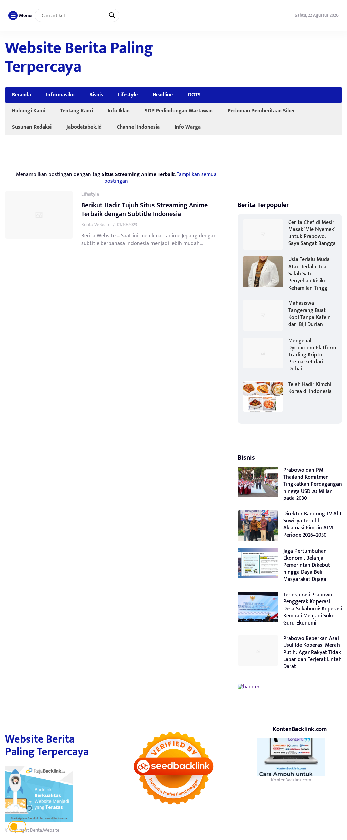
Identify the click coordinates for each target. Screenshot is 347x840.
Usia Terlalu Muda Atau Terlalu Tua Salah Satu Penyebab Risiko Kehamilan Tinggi (309, 273)
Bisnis (96, 94)
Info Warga (188, 126)
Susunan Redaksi (32, 126)
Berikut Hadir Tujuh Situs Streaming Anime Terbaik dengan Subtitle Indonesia (144, 210)
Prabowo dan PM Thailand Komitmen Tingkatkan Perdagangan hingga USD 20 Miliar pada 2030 (312, 484)
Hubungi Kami (28, 110)
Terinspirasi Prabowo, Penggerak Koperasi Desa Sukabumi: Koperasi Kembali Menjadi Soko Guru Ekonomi (312, 609)
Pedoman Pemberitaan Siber (261, 110)
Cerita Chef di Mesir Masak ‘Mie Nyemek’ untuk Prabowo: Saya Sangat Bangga (312, 233)
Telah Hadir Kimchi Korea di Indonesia (310, 388)
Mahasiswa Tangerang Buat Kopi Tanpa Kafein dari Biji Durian (309, 314)
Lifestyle (128, 94)
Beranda (21, 94)
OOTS (194, 94)
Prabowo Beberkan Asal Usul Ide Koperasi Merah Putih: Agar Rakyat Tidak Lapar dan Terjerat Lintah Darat (312, 652)
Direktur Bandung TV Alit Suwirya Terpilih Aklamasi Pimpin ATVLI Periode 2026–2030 (312, 524)
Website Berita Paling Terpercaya (79, 58)
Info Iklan (119, 110)
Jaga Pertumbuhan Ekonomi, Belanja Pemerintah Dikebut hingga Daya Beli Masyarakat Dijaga (306, 565)
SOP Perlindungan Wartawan (179, 110)
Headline (162, 94)
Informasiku (60, 94)
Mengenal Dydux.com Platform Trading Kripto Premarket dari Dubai (312, 354)
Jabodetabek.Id (84, 126)
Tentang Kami (76, 110)
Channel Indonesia (138, 126)
